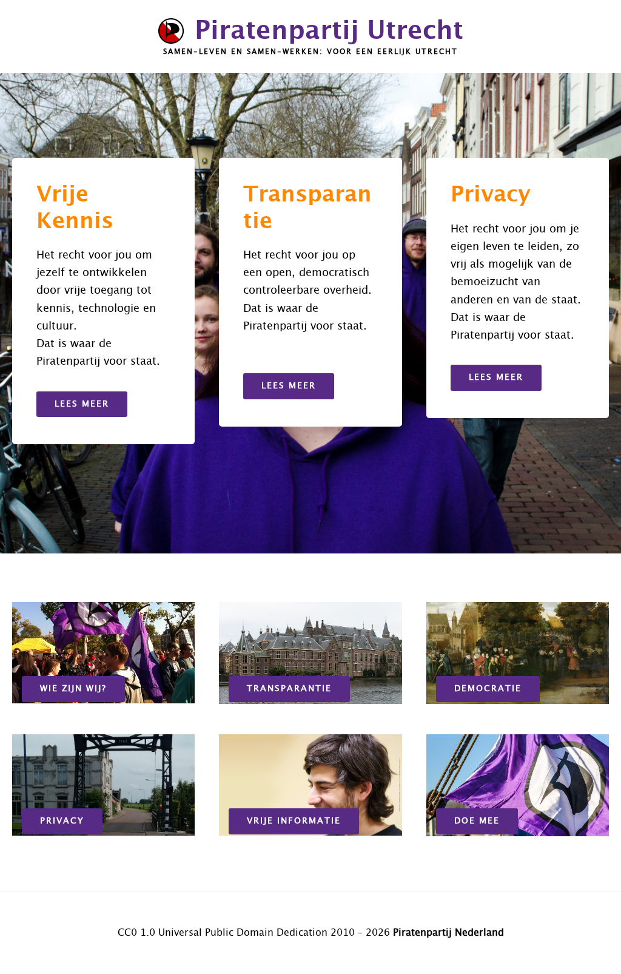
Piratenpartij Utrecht (329, 31)
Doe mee (477, 821)
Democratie (488, 689)
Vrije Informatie (294, 821)
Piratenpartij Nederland (448, 933)
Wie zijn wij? (73, 689)
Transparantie (289, 689)
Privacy (62, 821)
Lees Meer (82, 404)
